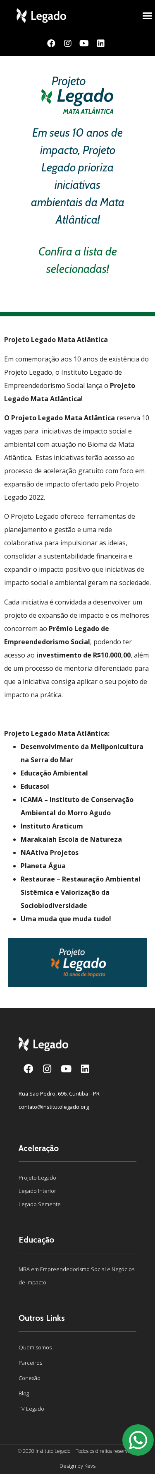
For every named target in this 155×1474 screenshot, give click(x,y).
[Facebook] (51, 43)
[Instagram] (68, 43)
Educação (36, 1240)
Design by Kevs (77, 1465)
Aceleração (39, 1148)
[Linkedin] (101, 43)
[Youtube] (84, 43)
